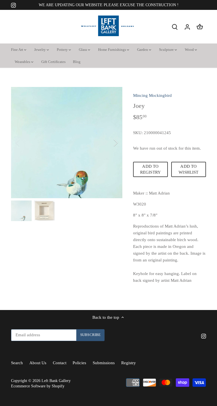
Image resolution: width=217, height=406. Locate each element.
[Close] (198, 291)
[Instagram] (162, 378)
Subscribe (178, 361)
